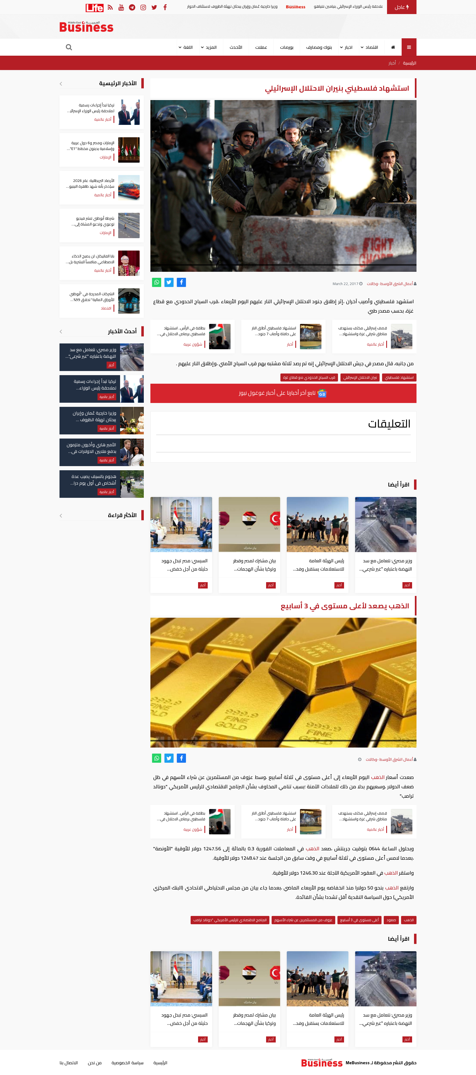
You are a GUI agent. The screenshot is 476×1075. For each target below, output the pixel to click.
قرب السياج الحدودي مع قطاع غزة (309, 377)
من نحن (95, 1062)
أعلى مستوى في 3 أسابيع (359, 920)
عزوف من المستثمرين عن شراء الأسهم (303, 920)
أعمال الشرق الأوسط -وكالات (390, 283)
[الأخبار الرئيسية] (61, 83)
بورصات (286, 47)
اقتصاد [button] (372, 47)
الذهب (377, 777)
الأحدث (236, 47)
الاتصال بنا (69, 1062)
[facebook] (181, 282)
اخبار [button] (349, 47)
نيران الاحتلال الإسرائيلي (360, 377)
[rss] (110, 7)
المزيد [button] (211, 47)
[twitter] (169, 282)
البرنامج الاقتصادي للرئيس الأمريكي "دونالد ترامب (230, 920)
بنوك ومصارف (319, 47)
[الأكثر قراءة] (61, 515)
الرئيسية (409, 63)
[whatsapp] (156, 282)
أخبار (392, 63)
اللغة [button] (188, 47)
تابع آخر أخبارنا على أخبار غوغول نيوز (278, 393)
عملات (261, 47)
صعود (391, 920)
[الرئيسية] (393, 47)
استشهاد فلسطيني (399, 377)
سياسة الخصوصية (128, 1062)
